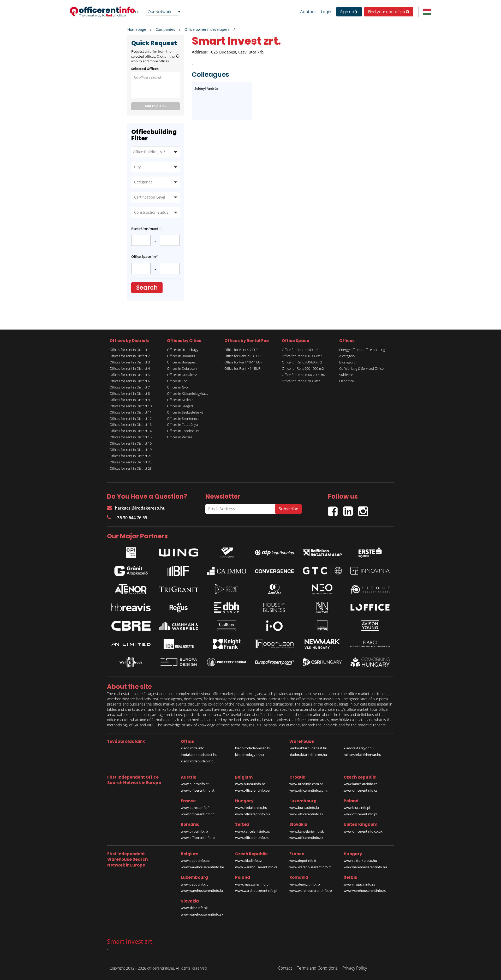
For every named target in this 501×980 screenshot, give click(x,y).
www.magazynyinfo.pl (252, 884)
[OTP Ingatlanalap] (274, 551)
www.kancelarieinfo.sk (306, 831)
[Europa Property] (274, 662)
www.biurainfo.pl (357, 807)
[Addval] (274, 589)
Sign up (347, 11)
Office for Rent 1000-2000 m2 (304, 374)
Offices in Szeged (180, 406)
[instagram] (364, 509)
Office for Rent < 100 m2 (300, 349)
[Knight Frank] (226, 644)
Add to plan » (156, 106)
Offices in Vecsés (179, 437)
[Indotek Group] (226, 551)
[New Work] (322, 607)
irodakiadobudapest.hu (199, 754)
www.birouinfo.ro (194, 831)
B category (347, 362)
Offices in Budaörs (181, 356)
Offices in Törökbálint (183, 430)
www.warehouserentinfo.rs (365, 890)
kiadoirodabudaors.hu (198, 761)
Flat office (346, 381)
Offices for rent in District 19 (131, 449)
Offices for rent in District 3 (130, 362)
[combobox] (164, 11)
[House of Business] (274, 607)
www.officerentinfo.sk (306, 837)
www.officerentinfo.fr (197, 814)
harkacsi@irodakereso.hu (140, 508)
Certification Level (149, 197)
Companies (165, 29)
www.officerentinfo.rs (252, 837)
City (137, 166)
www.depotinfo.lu (194, 884)
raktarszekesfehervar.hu (362, 754)
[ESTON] (322, 626)
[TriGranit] (179, 589)
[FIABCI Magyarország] (370, 644)
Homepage (136, 29)
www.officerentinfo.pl (360, 814)
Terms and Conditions (317, 968)
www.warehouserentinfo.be (202, 867)
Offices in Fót (177, 381)
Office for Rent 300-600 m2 (302, 362)
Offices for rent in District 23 (131, 468)
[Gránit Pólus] (226, 589)
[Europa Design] (179, 662)
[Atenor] (131, 589)
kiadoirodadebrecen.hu (253, 748)
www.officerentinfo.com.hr (310, 790)
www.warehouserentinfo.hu (365, 867)
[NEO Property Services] (322, 589)
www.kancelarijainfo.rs (252, 831)
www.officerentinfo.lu (306, 814)
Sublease (346, 374)
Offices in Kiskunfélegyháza (187, 393)
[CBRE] (131, 626)
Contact (308, 11)
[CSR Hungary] (322, 662)
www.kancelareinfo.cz (360, 783)
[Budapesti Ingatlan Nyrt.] (179, 571)
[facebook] (335, 509)
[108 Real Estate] (179, 644)
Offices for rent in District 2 (130, 356)
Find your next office (387, 11)
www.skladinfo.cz (248, 860)
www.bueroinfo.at (195, 783)
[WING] (179, 551)
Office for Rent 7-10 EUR (242, 356)
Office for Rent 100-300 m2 (302, 356)
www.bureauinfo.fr (195, 807)
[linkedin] (350, 509)
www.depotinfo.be (195, 860)
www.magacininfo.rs (359, 884)
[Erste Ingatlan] (370, 551)
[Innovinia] (370, 570)
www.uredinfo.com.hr (306, 783)
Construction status (151, 212)
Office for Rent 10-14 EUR (243, 362)
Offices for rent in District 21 (131, 455)
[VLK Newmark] (322, 644)
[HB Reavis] (131, 607)
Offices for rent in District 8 (130, 393)
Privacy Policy (354, 968)
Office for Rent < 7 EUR (241, 349)
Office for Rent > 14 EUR (242, 368)
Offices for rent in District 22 (131, 462)
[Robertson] (274, 644)
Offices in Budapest (181, 362)
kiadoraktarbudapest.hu (308, 748)
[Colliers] (226, 626)
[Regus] (179, 607)
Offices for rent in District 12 (131, 418)
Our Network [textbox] (159, 11)
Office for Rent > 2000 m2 (301, 381)
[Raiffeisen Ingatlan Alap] (322, 551)
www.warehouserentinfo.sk (202, 914)
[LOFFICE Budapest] (370, 607)
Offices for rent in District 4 (130, 368)
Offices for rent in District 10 (131, 406)
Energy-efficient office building (362, 349)
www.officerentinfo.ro (198, 837)
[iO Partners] (274, 626)
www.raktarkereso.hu (360, 860)
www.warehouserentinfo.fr (310, 867)
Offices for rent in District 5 (130, 374)
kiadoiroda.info (192, 748)
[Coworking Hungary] (370, 662)
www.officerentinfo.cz (360, 790)
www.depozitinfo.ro (304, 884)
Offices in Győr (178, 387)
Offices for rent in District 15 (131, 437)
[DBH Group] (226, 607)
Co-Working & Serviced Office (361, 368)
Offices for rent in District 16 (131, 443)
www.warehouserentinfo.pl (256, 890)
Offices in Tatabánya (182, 424)
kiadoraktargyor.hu (359, 748)
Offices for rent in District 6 (130, 381)
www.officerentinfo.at (197, 790)
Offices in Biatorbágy (182, 349)
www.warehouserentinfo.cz (256, 867)
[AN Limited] (131, 643)
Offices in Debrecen (182, 368)
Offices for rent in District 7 (130, 387)
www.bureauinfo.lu (304, 807)
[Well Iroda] (131, 662)
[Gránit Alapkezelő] (131, 571)
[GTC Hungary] (322, 570)
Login (326, 11)
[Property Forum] (226, 662)
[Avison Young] (370, 626)
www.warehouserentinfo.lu (202, 890)
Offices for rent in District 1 (130, 349)
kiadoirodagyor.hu (249, 754)
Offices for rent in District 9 (130, 399)
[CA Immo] (226, 571)
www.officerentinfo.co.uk (363, 831)
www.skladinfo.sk (194, 907)
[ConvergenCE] (274, 570)
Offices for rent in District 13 (131, 424)
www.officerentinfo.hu (252, 814)
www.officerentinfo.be (252, 790)
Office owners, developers (207, 29)
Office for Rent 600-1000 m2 (303, 368)
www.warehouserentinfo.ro (310, 890)
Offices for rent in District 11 (131, 412)
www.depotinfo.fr (303, 860)
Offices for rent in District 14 (131, 430)
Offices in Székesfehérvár (186, 412)
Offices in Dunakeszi (182, 374)
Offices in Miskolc (180, 399)
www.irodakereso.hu (251, 807)
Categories (143, 182)
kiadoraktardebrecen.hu (308, 754)
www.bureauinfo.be (250, 783)
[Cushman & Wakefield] (179, 626)
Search (147, 288)
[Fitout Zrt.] (370, 589)
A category (347, 356)
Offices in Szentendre (183, 418)
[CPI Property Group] (131, 551)
